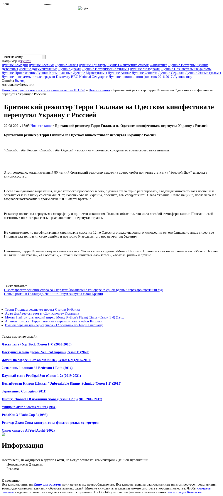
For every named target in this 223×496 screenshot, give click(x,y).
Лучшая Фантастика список (128, 65)
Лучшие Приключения (18, 73)
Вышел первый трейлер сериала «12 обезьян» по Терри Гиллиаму (54, 325)
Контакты (194, 492)
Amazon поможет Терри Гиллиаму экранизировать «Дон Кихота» (53, 321)
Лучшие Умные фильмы (203, 73)
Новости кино (41, 125)
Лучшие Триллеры (92, 65)
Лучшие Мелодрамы (145, 69)
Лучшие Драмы (69, 69)
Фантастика (158, 65)
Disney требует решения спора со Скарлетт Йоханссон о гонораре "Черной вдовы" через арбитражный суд (83, 290)
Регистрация (176, 492)
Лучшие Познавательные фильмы (186, 69)
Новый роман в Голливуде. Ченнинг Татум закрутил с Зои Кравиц (53, 294)
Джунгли (24, 61)
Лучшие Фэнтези (144, 73)
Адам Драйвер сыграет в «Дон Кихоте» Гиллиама (42, 313)
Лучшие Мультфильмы (90, 73)
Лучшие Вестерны (182, 65)
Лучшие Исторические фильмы (105, 69)
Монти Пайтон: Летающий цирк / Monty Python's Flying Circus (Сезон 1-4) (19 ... (64, 317)
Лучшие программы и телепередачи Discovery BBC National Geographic (55, 77)
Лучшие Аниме (119, 73)
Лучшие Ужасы (66, 65)
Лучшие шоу (182, 77)
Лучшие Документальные (38, 69)
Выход (20, 80)
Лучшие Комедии (15, 65)
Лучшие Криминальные (54, 73)
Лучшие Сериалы (171, 73)
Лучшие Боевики (41, 65)
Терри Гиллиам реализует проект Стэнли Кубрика (42, 309)
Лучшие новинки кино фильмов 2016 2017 (140, 77)
